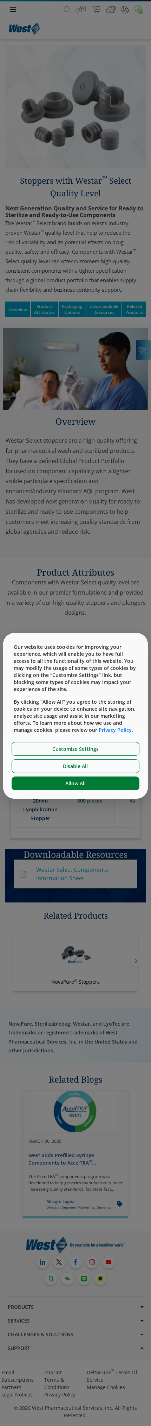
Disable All (75, 766)
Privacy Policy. (116, 730)
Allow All (75, 783)
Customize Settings (75, 749)
